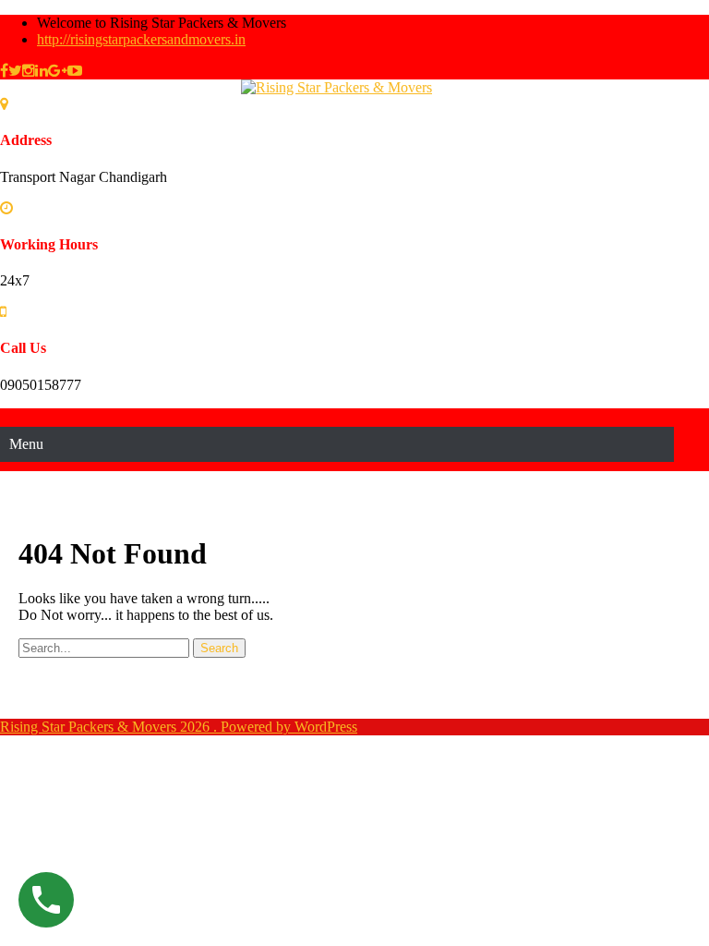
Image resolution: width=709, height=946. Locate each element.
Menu (26, 444)
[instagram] (28, 71)
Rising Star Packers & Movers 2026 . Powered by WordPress (178, 726)
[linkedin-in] (41, 71)
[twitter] (15, 71)
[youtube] (74, 71)
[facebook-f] (4, 71)
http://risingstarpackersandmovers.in (141, 39)
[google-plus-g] (57, 71)
